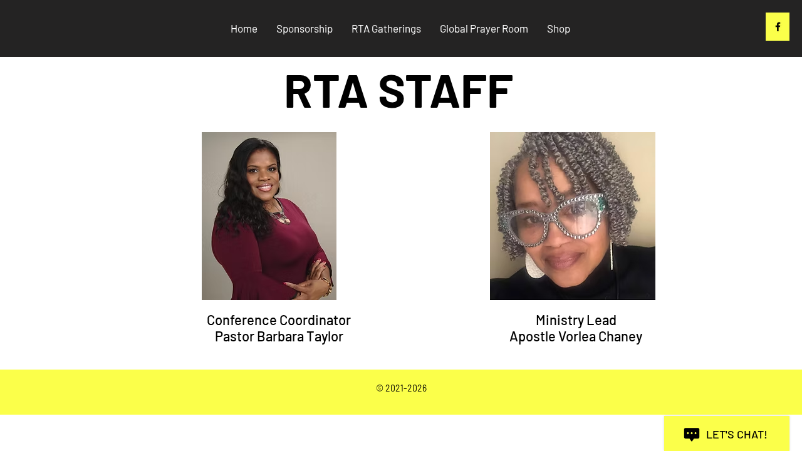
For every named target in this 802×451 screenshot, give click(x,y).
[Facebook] (778, 27)
